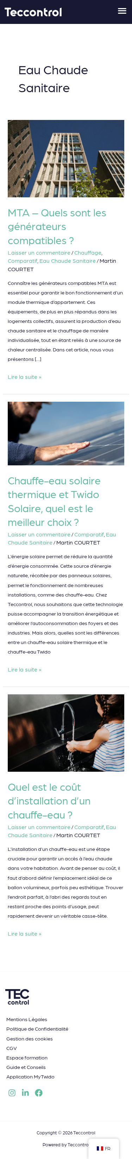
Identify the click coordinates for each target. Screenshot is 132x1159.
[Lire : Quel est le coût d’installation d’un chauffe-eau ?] (66, 732)
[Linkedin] (25, 1093)
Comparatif (22, 260)
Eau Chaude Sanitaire (67, 260)
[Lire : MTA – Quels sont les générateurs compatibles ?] (66, 157)
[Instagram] (12, 1093)
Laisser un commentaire (39, 252)
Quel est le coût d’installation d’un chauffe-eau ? (49, 800)
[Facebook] (38, 1093)
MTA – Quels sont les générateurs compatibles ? (57, 225)
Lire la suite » (24, 375)
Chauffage (87, 252)
